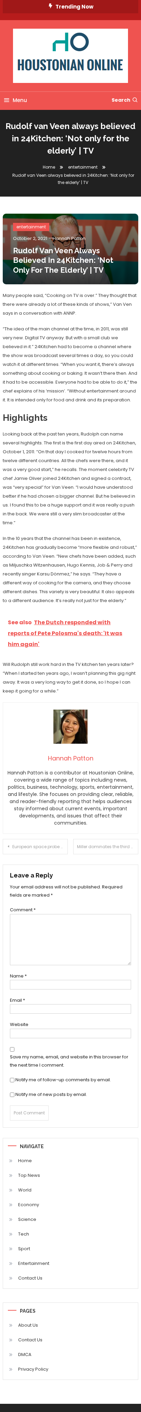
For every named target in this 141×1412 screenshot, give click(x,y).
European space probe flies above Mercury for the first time (40, 847)
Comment (23, 910)
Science (27, 1219)
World (24, 1190)
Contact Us (30, 1278)
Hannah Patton (69, 238)
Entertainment (33, 1263)
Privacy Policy (33, 1369)
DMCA (24, 1354)
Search (121, 100)
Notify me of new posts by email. (51, 1094)
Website (19, 1024)
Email (17, 1000)
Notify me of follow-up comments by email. (63, 1079)
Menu (20, 100)
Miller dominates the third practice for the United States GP (107, 847)
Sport (24, 1248)
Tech (23, 1234)
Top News (29, 1175)
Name (18, 976)
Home (25, 1160)
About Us (28, 1325)
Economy (28, 1204)
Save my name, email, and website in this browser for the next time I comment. (69, 1061)
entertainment (31, 227)
